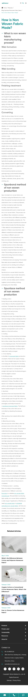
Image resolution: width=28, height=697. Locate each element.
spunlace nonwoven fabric (10, 406)
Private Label (5, 629)
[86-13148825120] (14, 695)
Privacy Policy (17, 680)
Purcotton (4, 493)
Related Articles (14, 531)
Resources (5, 636)
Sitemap (9, 680)
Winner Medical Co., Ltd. (16, 674)
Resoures (10, 7)
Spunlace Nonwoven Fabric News (12, 10)
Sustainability (6, 632)
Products (4, 625)
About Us (4, 639)
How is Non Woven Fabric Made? (10, 12)
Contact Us (6, 648)
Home (5, 7)
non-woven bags (9, 503)
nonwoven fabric (14, 356)
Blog (3, 10)
